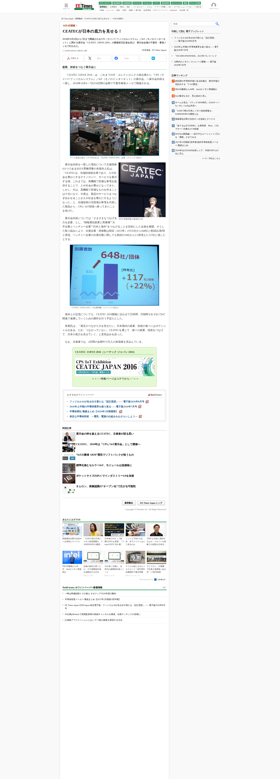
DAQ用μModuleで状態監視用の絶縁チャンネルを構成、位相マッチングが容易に (102, 614)
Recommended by (147, 579)
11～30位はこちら (212, 158)
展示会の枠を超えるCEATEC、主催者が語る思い (105, 433)
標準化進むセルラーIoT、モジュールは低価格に (104, 465)
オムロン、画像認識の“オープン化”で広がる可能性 (106, 486)
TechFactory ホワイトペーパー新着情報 (82, 587)
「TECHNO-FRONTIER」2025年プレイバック (195, 56)
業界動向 (78, 19)
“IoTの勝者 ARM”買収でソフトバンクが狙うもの (105, 454)
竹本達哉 (146, 50)
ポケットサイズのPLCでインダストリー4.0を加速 (105, 475)
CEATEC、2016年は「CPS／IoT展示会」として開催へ (108, 444)
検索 (217, 24)
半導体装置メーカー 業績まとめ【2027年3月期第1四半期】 (93, 599)
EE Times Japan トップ (151, 503)
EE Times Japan (67, 19)
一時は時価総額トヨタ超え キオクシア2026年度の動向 (90, 593)
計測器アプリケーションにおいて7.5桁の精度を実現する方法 (93, 620)
